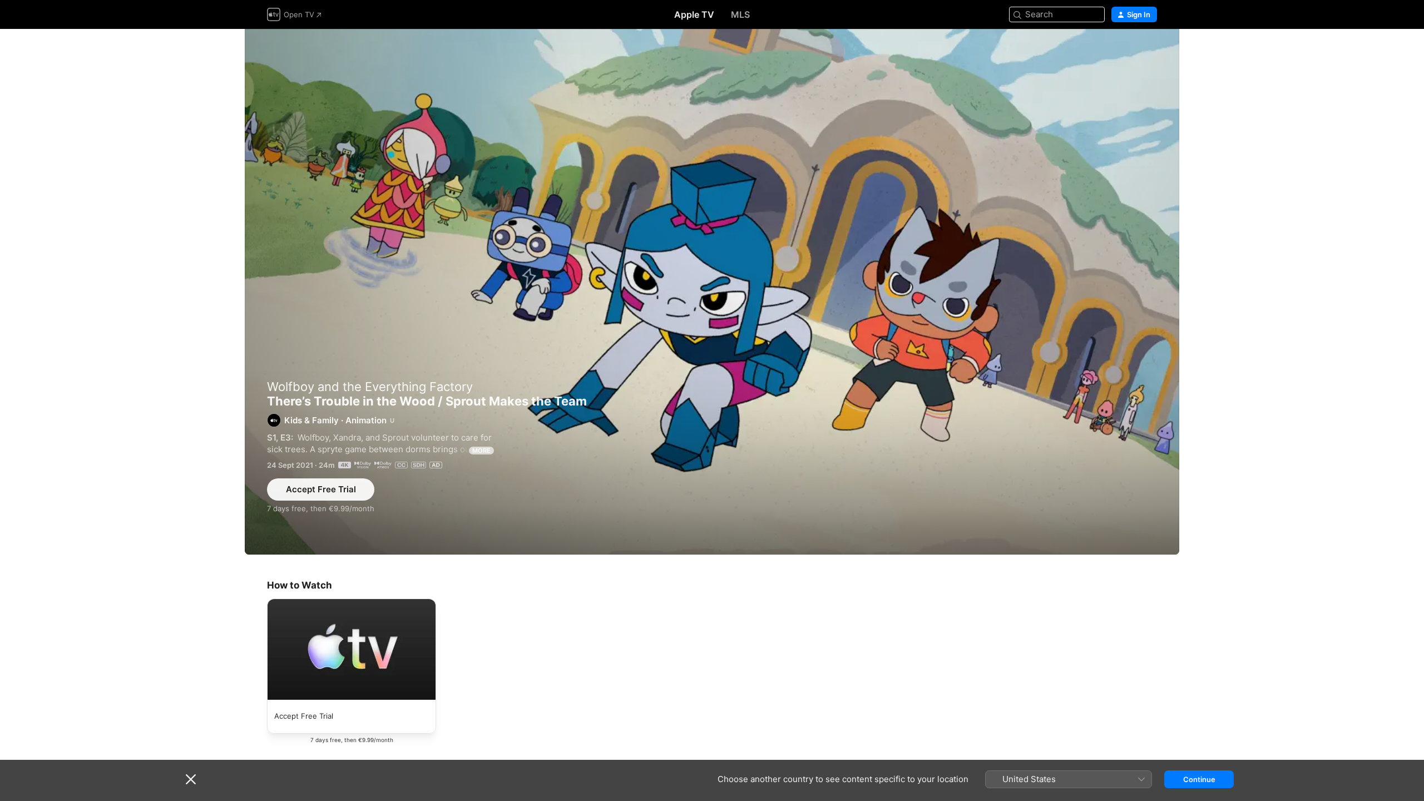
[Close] (191, 779)
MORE (481, 450)
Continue (1199, 779)
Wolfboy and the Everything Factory (370, 386)
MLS (740, 14)
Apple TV (694, 14)
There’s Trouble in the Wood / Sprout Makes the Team (712, 292)
